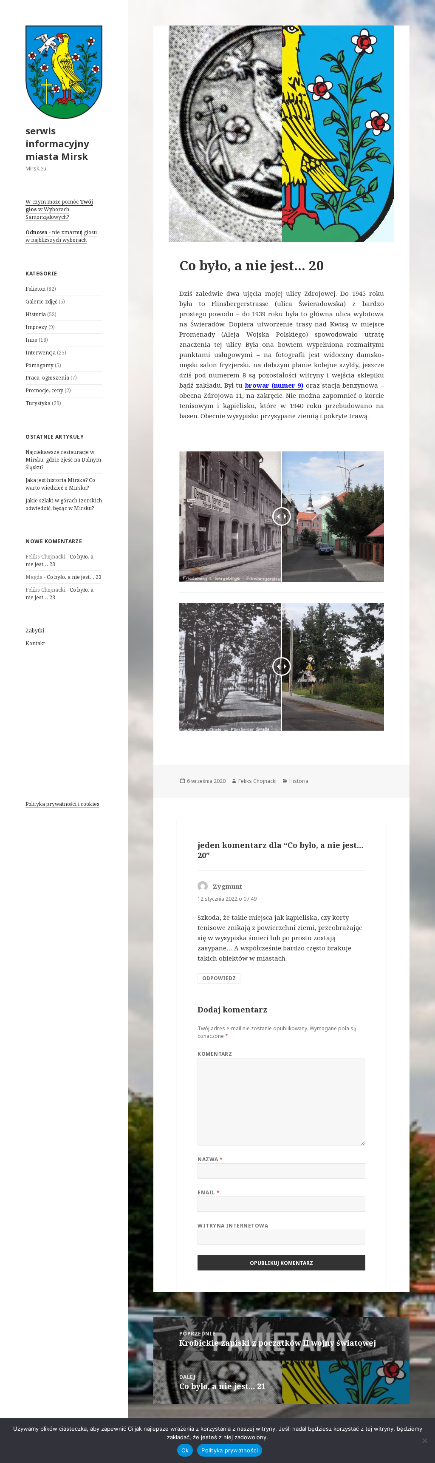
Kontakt (35, 643)
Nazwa (210, 1159)
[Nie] (424, 1440)
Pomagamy (39, 365)
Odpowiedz (219, 978)
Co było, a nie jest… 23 (74, 577)
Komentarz (215, 1054)
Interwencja (40, 352)
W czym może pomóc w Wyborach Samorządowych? (59, 209)
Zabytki (34, 630)
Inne (31, 339)
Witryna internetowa (233, 1225)
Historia (35, 314)
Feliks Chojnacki (257, 781)
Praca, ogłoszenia (47, 377)
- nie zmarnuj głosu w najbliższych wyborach (61, 236)
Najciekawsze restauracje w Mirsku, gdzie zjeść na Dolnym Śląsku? (63, 459)
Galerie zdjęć (41, 301)
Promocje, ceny (44, 390)
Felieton (35, 288)
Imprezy (36, 327)
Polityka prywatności (229, 1450)
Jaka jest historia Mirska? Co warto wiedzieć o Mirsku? (60, 483)
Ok (185, 1450)
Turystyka (38, 403)
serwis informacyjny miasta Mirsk (57, 143)
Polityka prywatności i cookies (62, 804)
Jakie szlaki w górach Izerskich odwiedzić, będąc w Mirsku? (63, 504)
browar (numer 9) (274, 385)
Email (209, 1192)
